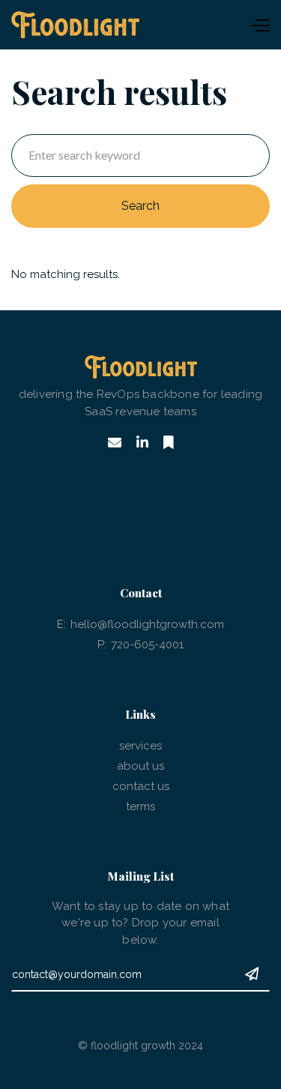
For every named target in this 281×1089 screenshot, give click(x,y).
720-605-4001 (147, 644)
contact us (140, 786)
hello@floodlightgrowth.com (147, 624)
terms (140, 806)
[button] (204, 24)
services (140, 745)
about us (140, 766)
